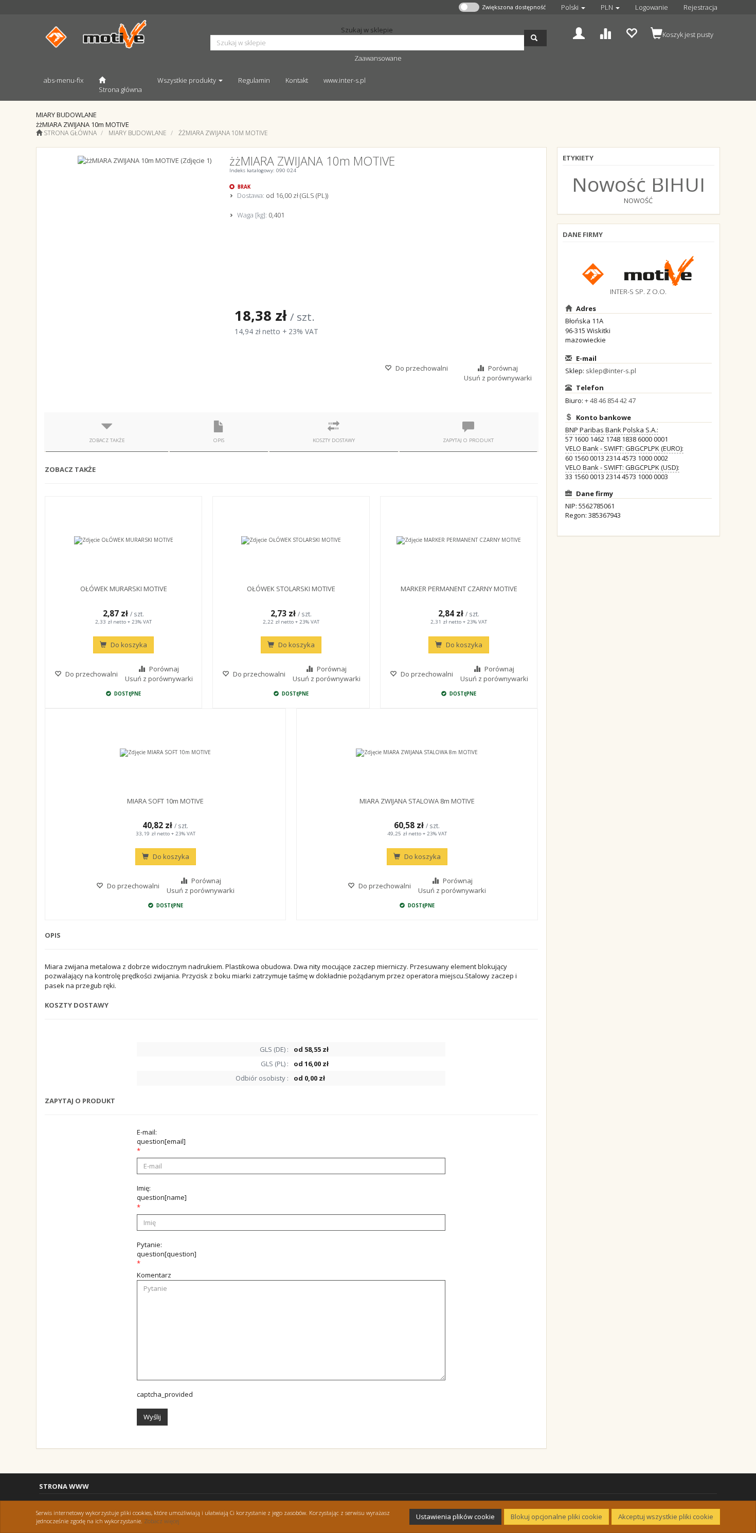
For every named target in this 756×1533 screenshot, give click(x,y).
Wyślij (152, 1416)
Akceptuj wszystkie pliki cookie (665, 1516)
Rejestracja (700, 7)
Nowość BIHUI (638, 183)
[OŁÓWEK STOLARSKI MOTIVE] (291, 540)
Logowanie (651, 7)
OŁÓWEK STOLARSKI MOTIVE (291, 588)
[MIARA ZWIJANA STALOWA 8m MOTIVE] (416, 752)
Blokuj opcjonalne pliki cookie (556, 1516)
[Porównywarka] (605, 32)
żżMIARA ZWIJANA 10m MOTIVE (223, 133)
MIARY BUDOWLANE (138, 133)
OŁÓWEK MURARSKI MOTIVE (123, 588)
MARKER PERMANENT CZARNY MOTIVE (459, 588)
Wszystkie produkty (187, 80)
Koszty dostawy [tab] (334, 440)
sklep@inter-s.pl (611, 370)
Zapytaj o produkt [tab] (468, 440)
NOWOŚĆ (638, 200)
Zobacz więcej (161, 1521)
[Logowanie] (578, 32)
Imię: (162, 1192)
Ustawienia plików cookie (455, 1516)
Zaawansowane (378, 58)
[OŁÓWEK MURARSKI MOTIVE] (123, 540)
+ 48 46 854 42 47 (610, 400)
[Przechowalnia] (631, 32)
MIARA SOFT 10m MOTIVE (165, 801)
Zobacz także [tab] (107, 440)
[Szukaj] (535, 38)
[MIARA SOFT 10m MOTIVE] (165, 752)
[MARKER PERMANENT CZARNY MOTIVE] (458, 540)
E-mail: (161, 1136)
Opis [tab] (218, 440)
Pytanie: (166, 1249)
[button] (573, 7)
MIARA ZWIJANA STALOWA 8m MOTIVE (417, 801)
